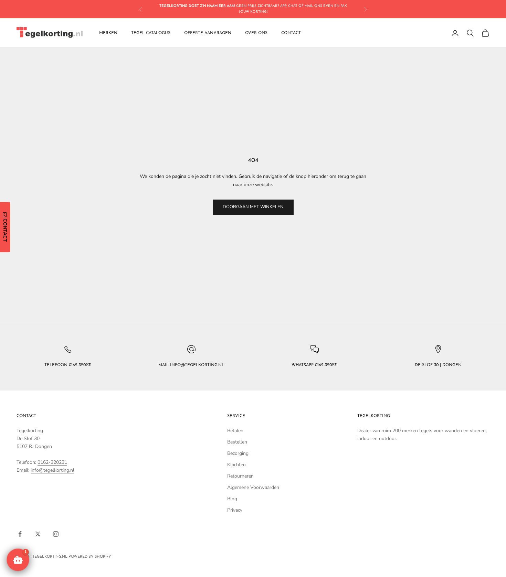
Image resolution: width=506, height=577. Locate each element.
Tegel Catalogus (150, 33)
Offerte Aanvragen (207, 33)
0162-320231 (52, 462)
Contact (291, 33)
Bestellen (237, 442)
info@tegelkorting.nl (52, 470)
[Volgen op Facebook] (20, 534)
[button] (18, 560)
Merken (108, 33)
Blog (232, 498)
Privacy (234, 510)
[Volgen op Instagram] (55, 534)
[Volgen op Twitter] (37, 534)
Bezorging (238, 453)
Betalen (235, 430)
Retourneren (240, 476)
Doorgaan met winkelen (253, 207)
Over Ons (256, 33)
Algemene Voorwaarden (253, 487)
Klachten (236, 464)
